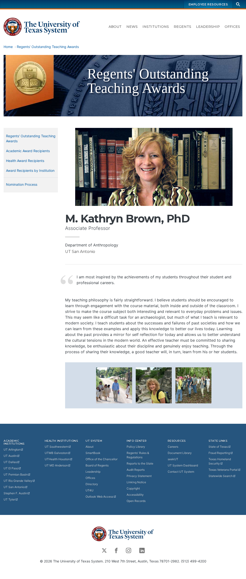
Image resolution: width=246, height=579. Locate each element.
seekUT (173, 459)
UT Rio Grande (18, 481)
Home (8, 47)
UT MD (56, 465)
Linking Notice (136, 482)
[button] (114, 384)
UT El (11, 468)
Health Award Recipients (25, 161)
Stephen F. (15, 493)
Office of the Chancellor (101, 459)
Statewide (221, 476)
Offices (232, 26)
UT (12, 449)
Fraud (219, 453)
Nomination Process (21, 184)
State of (218, 446)
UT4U (89, 490)
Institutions (155, 26)
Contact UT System (181, 471)
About (115, 26)
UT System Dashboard (183, 465)
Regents (182, 26)
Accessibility (135, 494)
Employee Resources (208, 4)
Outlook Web (99, 496)
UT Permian (16, 474)
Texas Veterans (223, 470)
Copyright (133, 488)
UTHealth (57, 459)
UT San (14, 487)
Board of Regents (97, 465)
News (132, 26)
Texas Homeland (220, 461)
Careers (173, 446)
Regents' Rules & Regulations (138, 455)
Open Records (136, 501)
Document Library (180, 453)
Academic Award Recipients (28, 151)
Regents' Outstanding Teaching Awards (48, 47)
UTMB (56, 453)
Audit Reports (136, 470)
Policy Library (136, 446)
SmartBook (93, 453)
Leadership (208, 26)
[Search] (238, 4)
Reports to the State (140, 463)
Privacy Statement (139, 476)
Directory (92, 484)
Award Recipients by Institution (30, 170)
